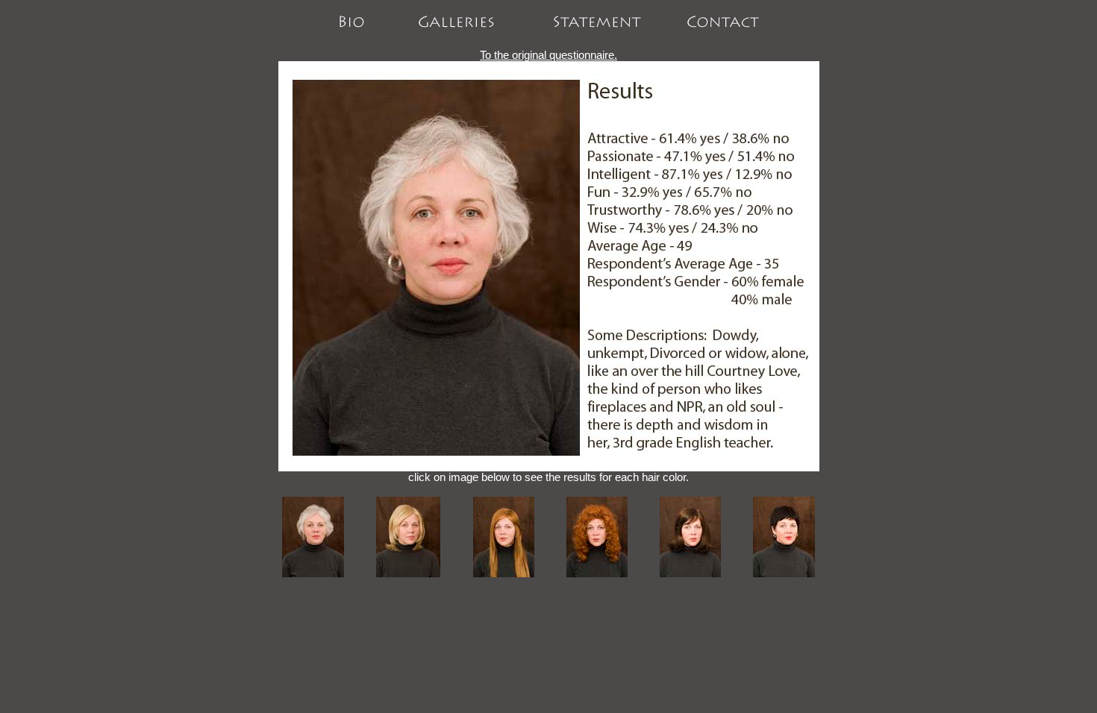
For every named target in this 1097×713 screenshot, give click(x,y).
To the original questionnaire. (548, 55)
